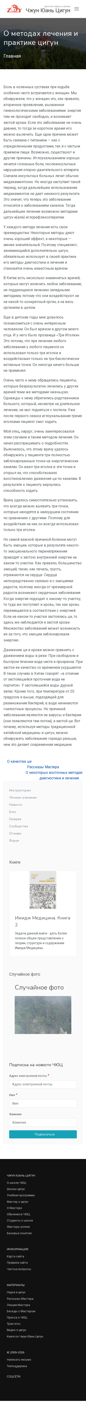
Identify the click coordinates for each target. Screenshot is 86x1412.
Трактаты (13, 1323)
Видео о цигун (16, 1330)
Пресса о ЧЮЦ (17, 1317)
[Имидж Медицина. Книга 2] (43, 890)
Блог (12, 812)
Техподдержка (17, 1366)
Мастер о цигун (17, 1201)
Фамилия (15, 1114)
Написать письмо (19, 1359)
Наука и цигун (16, 1292)
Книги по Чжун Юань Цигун (25, 1336)
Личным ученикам (23, 797)
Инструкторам (20, 790)
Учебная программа (21, 1195)
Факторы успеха (18, 1226)
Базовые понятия (19, 1233)
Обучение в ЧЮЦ (18, 1214)
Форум (14, 840)
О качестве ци (18, 761)
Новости (15, 805)
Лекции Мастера (18, 1305)
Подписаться (44, 1134)
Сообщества (18, 826)
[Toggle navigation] (76, 9)
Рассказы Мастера (43, 767)
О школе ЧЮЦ (16, 1182)
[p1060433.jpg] (43, 1014)
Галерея (15, 819)
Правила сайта (17, 1262)
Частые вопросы (19, 1269)
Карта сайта (15, 1256)
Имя (12, 1095)
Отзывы (15, 833)
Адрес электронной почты (28, 1076)
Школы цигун (16, 1189)
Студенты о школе (20, 1220)
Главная (12, 56)
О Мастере (14, 1208)
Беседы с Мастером (21, 1311)
